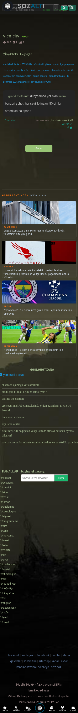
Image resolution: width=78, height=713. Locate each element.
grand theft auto (57, 76)
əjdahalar (13, 54)
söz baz (56, 667)
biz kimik (14, 655)
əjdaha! (10, 120)
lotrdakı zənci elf (62, 120)
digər (69, 5)
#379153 (67, 124)
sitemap (44, 661)
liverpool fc (10, 70)
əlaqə (66, 655)
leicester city (58, 70)
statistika (30, 661)
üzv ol (39, 148)
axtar (61, 478)
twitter (56, 655)
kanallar (10, 471)
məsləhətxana (42, 369)
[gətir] (64, 7)
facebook (43, 655)
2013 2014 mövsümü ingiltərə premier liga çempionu (48, 64)
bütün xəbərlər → (40, 195)
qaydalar (16, 661)
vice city (12, 35)
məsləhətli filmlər (11, 64)
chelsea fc (22, 70)
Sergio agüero (40, 76)
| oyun (25, 36)
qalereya (43, 667)
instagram (29, 655)
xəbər (55, 661)
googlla (27, 54)
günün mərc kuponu (40, 70)
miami (62, 96)
